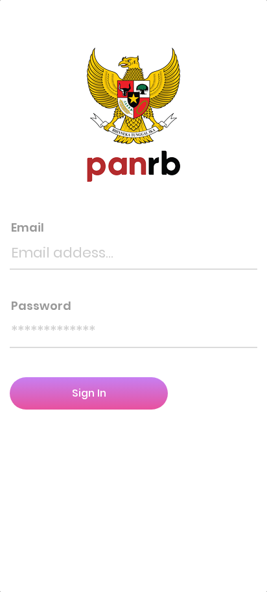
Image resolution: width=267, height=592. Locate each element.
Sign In (89, 393)
